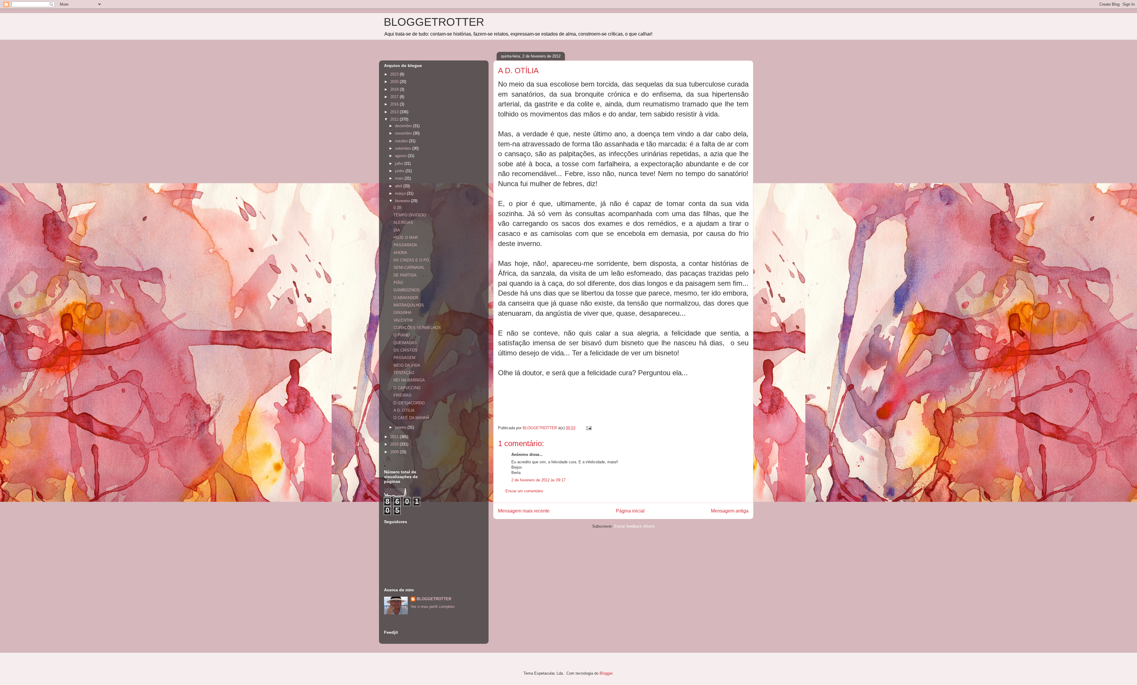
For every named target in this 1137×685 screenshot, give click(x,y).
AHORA (400, 252)
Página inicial (630, 510)
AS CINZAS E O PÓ (411, 260)
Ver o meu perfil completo (433, 606)
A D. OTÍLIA (404, 410)
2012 (395, 119)
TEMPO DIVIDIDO (410, 215)
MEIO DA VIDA (407, 365)
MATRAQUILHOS (409, 305)
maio (399, 178)
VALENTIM (403, 320)
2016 (395, 104)
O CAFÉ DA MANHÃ (411, 418)
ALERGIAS (403, 222)
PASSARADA (405, 245)
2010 (395, 444)
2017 (395, 97)
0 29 (397, 207)
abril (399, 186)
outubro (402, 141)
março (401, 193)
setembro (403, 148)
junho (400, 171)
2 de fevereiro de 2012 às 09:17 (538, 480)
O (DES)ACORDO (409, 403)
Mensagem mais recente (524, 510)
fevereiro (403, 201)
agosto (401, 156)
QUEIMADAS (405, 343)
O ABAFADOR (406, 298)
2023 (395, 74)
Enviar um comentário (524, 491)
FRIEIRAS (403, 395)
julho (399, 163)
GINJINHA (403, 312)
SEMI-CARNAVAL (409, 267)
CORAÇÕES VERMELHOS (417, 327)
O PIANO (402, 335)
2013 (395, 112)
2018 (395, 89)
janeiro (401, 427)
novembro (404, 133)
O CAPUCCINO (407, 388)
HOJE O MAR (406, 237)
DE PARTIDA (405, 275)
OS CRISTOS (405, 350)
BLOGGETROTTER (434, 22)
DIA (397, 230)
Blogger (606, 673)
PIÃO (398, 282)
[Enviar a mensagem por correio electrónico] (588, 428)
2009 (395, 452)
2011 (395, 437)
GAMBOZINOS (407, 290)
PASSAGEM (404, 357)
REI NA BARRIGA (409, 380)
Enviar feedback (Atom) (634, 526)
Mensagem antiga (730, 510)
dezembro (404, 126)
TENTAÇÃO (404, 373)
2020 (395, 81)
